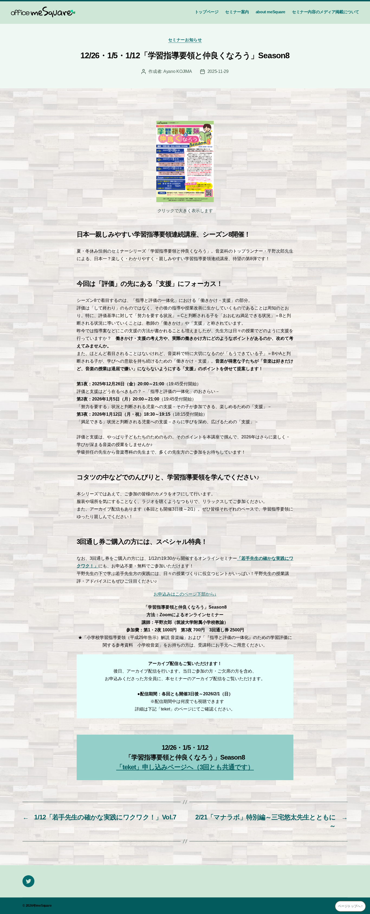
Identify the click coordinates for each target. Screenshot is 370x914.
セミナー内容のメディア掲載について (325, 11)
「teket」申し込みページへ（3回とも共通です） (185, 767)
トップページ (207, 11)
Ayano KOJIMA (177, 71)
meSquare (43, 905)
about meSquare (270, 11)
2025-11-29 (218, 71)
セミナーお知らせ (185, 39)
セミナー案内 (237, 11)
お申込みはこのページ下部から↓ (185, 594)
